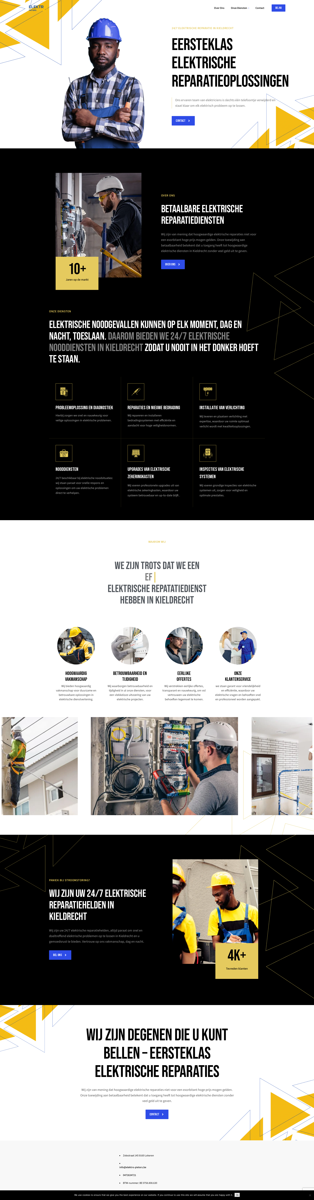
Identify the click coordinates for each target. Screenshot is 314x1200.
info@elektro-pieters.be (132, 1167)
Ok (237, 1195)
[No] (310, 1195)
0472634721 (129, 1175)
